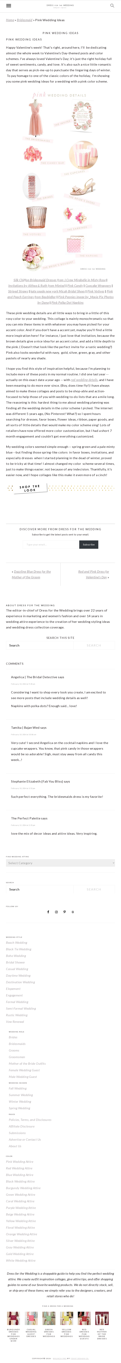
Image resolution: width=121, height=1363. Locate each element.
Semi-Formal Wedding (21, 1008)
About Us (15, 1146)
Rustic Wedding (16, 1015)
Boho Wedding (16, 956)
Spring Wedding (19, 1108)
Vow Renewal (15, 1021)
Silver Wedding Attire (20, 1240)
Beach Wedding (16, 942)
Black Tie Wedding (18, 949)
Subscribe (89, 544)
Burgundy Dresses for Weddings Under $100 (13, 1335)
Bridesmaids (17, 1044)
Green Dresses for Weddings (49, 1332)
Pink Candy (75, 285)
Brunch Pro (60, 1358)
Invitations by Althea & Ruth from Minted (36, 285)
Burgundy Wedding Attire (23, 1188)
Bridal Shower (15, 962)
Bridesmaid (24, 20)
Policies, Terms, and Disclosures (30, 1120)
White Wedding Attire (20, 1260)
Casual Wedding (17, 969)
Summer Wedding (21, 1095)
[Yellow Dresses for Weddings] (66, 1318)
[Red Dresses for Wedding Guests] (84, 1318)
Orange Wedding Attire (21, 1234)
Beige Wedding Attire (20, 1214)
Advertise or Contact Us (25, 1139)
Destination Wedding (20, 982)
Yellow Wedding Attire (21, 1221)
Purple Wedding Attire (21, 1208)
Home (10, 20)
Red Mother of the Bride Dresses (102, 1334)
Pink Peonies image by (73, 297)
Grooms (14, 1050)
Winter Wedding (20, 1101)
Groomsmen (17, 1057)
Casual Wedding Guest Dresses (31, 1332)
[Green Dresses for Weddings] (49, 1318)
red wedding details (84, 380)
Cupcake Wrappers (98, 285)
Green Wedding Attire (20, 1194)
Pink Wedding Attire (19, 1161)
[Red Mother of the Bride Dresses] (102, 1318)
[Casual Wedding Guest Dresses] (31, 1318)
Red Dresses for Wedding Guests (84, 1334)
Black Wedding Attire (20, 1181)
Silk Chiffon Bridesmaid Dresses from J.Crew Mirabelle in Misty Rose (60, 280)
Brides (13, 1037)
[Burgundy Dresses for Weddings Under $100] (13, 1318)
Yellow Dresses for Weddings (66, 1332)
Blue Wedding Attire (19, 1175)
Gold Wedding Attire (20, 1254)
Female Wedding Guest (24, 1070)
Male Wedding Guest (23, 1077)
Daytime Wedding (18, 975)
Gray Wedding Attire (20, 1247)
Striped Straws (18, 291)
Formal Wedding (17, 1002)
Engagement (14, 995)
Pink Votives (95, 291)
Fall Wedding (17, 1088)
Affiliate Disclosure (22, 1126)
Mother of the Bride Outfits (27, 1063)
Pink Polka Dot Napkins (67, 302)
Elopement (13, 988)
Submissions (17, 1133)
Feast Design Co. (80, 1358)
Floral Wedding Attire (20, 1227)
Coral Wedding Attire (20, 1201)
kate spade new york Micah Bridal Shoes (57, 291)
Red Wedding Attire (19, 1168)
